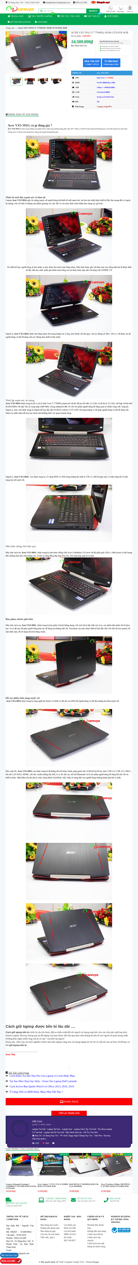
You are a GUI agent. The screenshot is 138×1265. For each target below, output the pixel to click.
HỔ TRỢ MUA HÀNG (20, 22)
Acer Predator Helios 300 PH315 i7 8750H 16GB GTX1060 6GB (115, 1185)
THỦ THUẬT (93, 16)
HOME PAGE (70, 1101)
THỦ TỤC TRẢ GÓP (70, 16)
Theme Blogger (92, 1262)
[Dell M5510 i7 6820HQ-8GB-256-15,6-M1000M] (85, 1164)
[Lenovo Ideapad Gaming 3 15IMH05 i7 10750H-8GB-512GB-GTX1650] (21, 1164)
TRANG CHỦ (17, 16)
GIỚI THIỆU (112, 16)
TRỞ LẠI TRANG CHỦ (69, 1113)
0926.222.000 (81, 2)
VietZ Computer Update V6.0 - (72, 1262)
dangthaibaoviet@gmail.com (57, 2)
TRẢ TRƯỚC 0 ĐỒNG (42, 16)
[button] (130, 9)
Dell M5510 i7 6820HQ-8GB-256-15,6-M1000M (84, 1185)
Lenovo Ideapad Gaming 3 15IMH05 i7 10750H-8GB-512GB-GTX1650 (21, 1186)
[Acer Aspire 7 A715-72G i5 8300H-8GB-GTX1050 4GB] (53, 1164)
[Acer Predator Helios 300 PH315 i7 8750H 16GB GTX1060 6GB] (116, 1164)
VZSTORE (42, 22)
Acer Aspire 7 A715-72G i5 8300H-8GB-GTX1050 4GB (53, 1185)
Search (93, 11)
